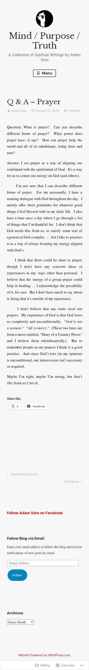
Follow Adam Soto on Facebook (35, 513)
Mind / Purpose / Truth (44, 41)
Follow (17, 575)
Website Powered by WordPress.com (44, 655)
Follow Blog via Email (25, 538)
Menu (46, 73)
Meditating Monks (22, 475)
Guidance (72, 482)
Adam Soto (19, 110)
